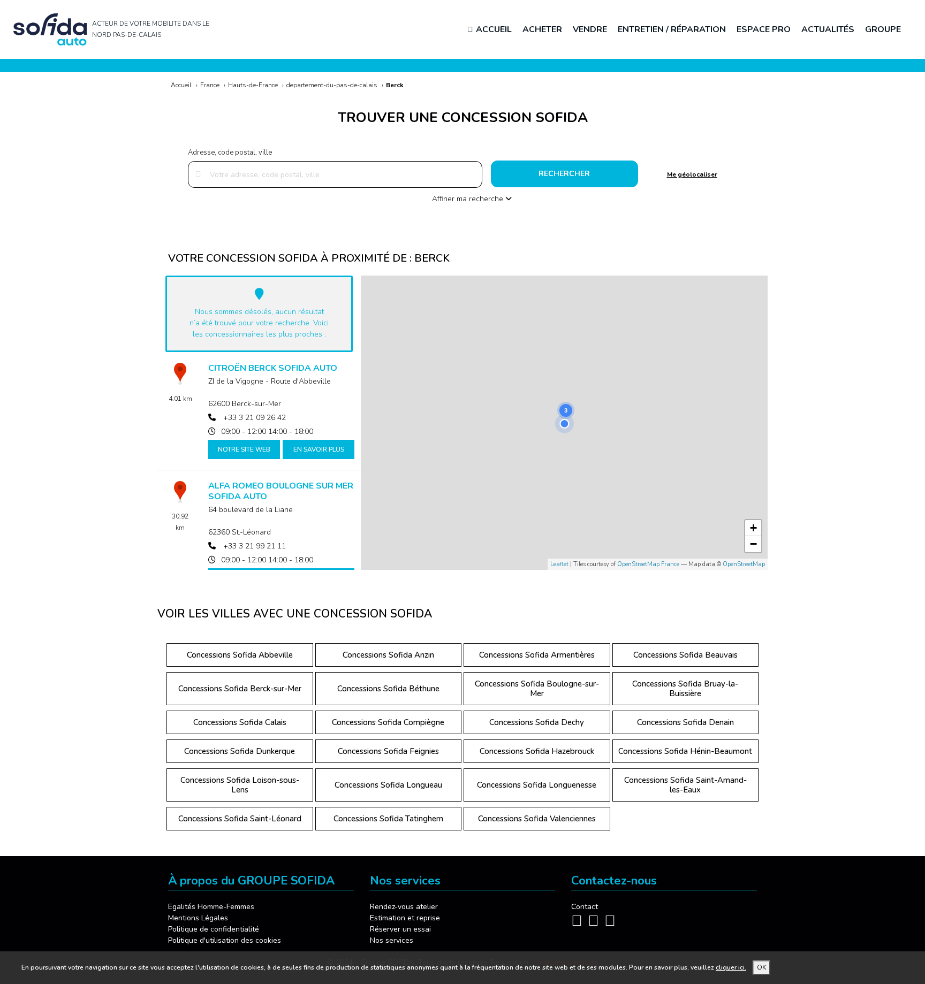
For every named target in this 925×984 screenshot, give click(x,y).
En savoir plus (318, 449)
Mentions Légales (198, 918)
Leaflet (559, 564)
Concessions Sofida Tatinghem (388, 818)
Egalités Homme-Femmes (211, 907)
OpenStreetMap (744, 564)
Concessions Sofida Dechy (536, 722)
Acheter (542, 29)
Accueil (494, 29)
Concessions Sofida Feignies (388, 751)
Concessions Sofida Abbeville (240, 655)
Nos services (391, 940)
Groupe (883, 29)
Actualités (827, 29)
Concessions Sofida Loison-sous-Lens (239, 785)
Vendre (590, 29)
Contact (584, 907)
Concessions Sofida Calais (239, 722)
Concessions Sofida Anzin (388, 655)
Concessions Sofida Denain (685, 722)
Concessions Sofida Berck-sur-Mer (239, 688)
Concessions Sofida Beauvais (685, 655)
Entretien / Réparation (672, 29)
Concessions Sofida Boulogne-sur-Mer (537, 688)
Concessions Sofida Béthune (388, 688)
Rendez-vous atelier (404, 907)
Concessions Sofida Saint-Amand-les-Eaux (685, 785)
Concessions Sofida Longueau (388, 785)
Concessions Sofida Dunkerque (239, 751)
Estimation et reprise (405, 918)
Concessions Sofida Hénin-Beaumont (685, 751)
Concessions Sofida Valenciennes (537, 818)
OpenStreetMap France (648, 564)
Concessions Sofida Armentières (537, 655)
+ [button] (753, 528)
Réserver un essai (400, 929)
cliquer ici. (731, 967)
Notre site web (244, 449)
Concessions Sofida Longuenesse (536, 785)
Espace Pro (764, 29)
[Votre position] (564, 423)
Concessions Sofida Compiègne (388, 722)
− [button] (753, 544)
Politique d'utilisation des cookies (224, 940)
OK (761, 967)
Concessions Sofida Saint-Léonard (239, 818)
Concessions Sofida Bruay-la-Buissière (685, 688)
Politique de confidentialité (213, 929)
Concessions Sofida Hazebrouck (537, 751)
